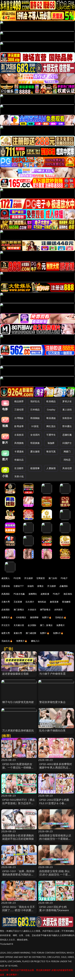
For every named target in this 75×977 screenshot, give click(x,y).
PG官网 (17, 578)
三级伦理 (19, 409)
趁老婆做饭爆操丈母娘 (15, 673)
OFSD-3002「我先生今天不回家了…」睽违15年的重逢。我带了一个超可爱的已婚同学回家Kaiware (18, 912)
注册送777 (19, 586)
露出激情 (35, 451)
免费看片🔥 (7, 617)
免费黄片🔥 (21, 640)
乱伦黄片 (30, 601)
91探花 (35, 426)
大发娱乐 (32, 609)
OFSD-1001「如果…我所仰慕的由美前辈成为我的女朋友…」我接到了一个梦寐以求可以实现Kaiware (18, 876)
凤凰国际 (5, 593)
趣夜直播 (54, 601)
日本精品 (35, 409)
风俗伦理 (67, 468)
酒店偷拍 (67, 593)
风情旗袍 (19, 443)
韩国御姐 (35, 418)
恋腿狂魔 (67, 434)
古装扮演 (19, 434)
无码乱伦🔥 (60, 617)
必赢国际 (63, 586)
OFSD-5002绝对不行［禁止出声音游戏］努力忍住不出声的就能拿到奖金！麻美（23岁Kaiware (18, 805)
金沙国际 (32, 625)
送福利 (30, 586)
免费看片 (60, 625)
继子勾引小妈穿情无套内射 (18, 702)
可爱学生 (51, 434)
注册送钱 (5, 586)
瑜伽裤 (51, 443)
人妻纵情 (51, 468)
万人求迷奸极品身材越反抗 (18, 730)
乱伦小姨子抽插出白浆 (52, 730)
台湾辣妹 (19, 418)
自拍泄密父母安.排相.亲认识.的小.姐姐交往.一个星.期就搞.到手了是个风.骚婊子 (55, 874)
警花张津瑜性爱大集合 (52, 702)
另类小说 (19, 476)
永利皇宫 (58, 609)
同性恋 (67, 459)
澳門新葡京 (45, 609)
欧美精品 (51, 401)
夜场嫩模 (66, 601)
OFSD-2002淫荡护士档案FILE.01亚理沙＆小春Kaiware (54, 803)
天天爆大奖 (19, 625)
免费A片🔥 (58, 633)
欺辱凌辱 (19, 426)
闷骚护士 (67, 443)
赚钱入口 (35, 640)
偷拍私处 (42, 601)
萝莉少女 (67, 401)
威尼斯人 (5, 578)
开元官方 (5, 625)
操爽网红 (33, 593)
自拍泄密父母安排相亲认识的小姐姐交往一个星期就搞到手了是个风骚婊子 (55, 839)
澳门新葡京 (19, 609)
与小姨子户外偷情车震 (52, 673)
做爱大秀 (5, 633)
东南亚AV (67, 418)
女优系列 (35, 434)
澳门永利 (52, 578)
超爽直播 (45, 593)
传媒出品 (19, 459)
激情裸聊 (34, 617)
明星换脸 (35, 443)
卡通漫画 (19, 451)
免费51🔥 (46, 617)
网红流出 (51, 426)
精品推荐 (19, 401)
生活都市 (19, 468)
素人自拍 (67, 409)
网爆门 (67, 451)
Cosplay (51, 409)
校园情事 (35, 468)
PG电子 (64, 578)
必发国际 (5, 609)
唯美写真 (51, 451)
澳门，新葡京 (46, 625)
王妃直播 (18, 601)
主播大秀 (5, 601)
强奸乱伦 (35, 401)
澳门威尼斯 (31, 633)
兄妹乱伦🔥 (7, 640)
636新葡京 (21, 617)
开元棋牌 (28, 578)
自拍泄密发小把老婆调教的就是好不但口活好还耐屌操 (18, 837)
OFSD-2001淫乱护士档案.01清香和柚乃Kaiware (54, 908)
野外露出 (67, 426)
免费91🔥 (44, 633)
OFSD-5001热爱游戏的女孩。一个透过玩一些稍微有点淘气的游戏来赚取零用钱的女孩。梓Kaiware (18, 769)
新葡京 (40, 586)
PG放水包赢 (19, 593)
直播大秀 (18, 633)
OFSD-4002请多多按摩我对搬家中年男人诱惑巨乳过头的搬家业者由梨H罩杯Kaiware (55, 769)
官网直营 (40, 578)
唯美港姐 (51, 418)
